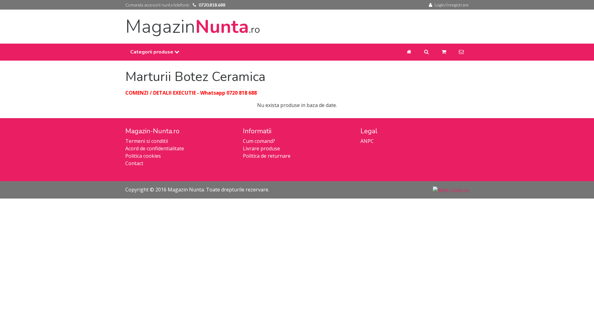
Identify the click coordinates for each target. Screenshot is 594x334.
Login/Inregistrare (452, 4)
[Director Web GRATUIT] (451, 189)
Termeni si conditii (146, 141)
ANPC (367, 141)
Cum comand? (259, 141)
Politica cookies (143, 155)
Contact (134, 163)
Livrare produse (261, 148)
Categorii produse (152, 52)
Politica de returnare (267, 155)
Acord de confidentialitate (154, 148)
